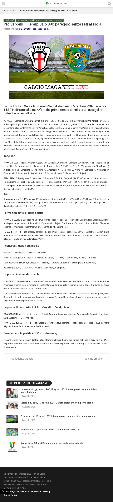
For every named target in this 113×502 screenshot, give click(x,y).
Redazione (36, 491)
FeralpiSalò (9, 20)
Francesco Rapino (41, 29)
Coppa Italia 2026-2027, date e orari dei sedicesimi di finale (51, 443)
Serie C (14, 10)
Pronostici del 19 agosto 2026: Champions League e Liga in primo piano (58, 416)
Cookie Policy (10, 495)
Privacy (46, 491)
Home (6, 10)
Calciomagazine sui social (16, 491)
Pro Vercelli (22, 20)
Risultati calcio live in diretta (42, 20)
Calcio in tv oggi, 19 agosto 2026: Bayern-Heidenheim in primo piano (56, 402)
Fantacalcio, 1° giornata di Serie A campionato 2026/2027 (51, 429)
